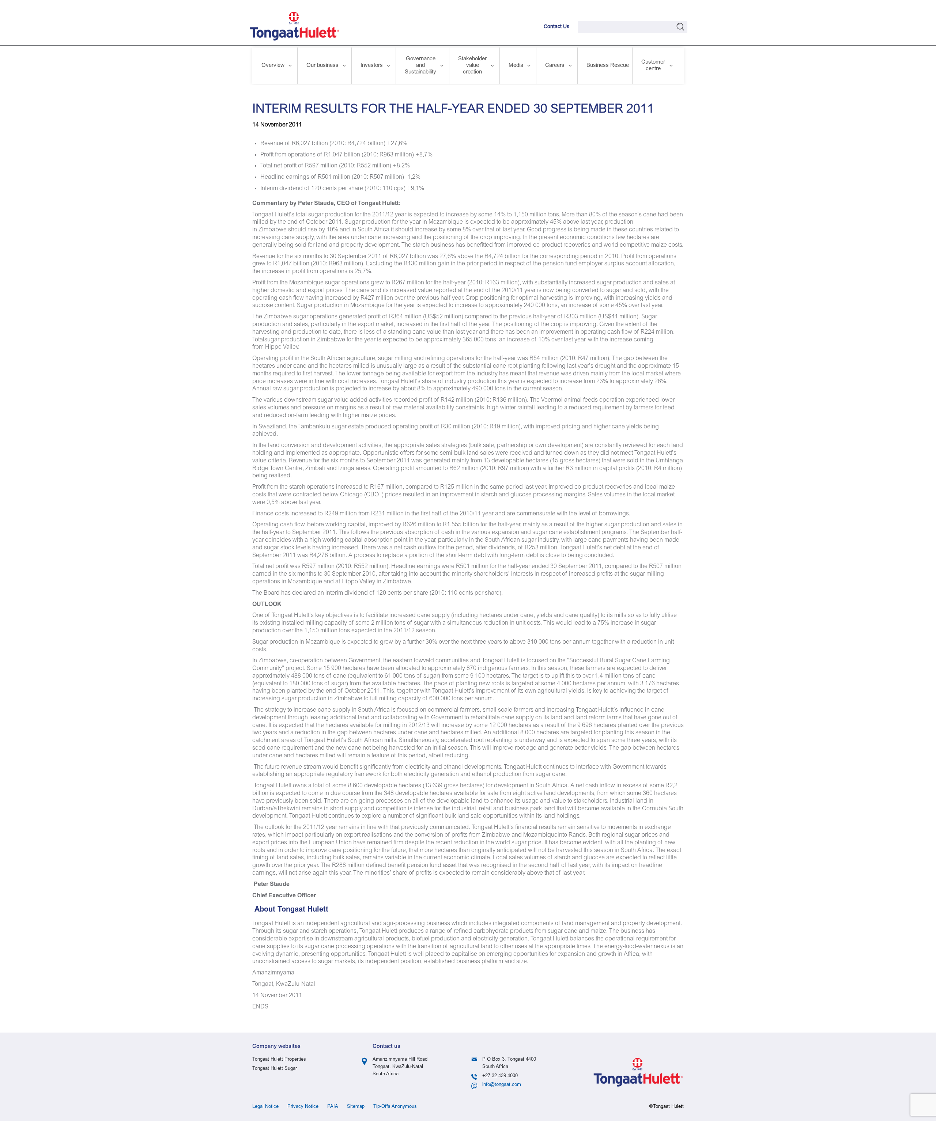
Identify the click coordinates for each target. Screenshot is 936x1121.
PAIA (332, 1107)
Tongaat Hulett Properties (279, 1059)
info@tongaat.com (501, 1085)
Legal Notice (265, 1107)
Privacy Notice (302, 1107)
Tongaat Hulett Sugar (274, 1069)
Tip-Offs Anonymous (395, 1107)
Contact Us (556, 27)
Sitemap (356, 1107)
